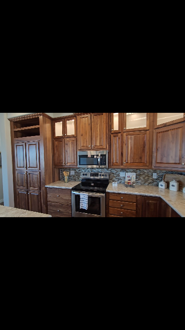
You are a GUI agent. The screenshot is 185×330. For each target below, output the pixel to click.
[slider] (92, 321)
